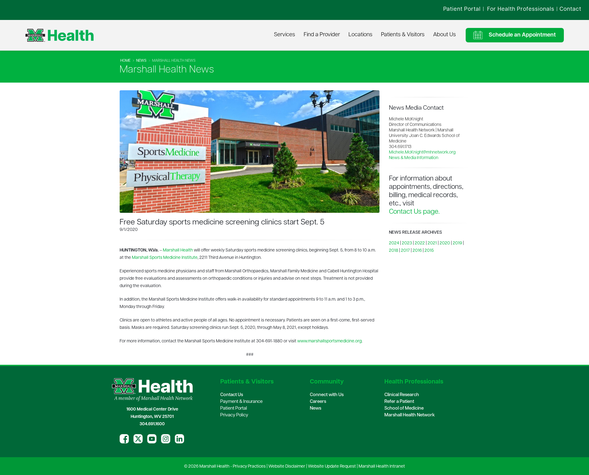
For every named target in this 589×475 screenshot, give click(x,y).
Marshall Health (178, 250)
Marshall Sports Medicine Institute (165, 257)
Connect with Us (327, 395)
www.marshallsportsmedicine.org (329, 341)
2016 (417, 250)
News (141, 61)
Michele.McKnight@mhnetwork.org (422, 152)
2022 (420, 243)
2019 (457, 243)
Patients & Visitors (403, 35)
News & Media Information (413, 158)
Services (284, 35)
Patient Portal (233, 408)
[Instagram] (165, 438)
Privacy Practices (249, 466)
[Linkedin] (179, 438)
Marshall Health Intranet (382, 466)
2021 (432, 243)
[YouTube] (151, 438)
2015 (429, 250)
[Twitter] (138, 438)
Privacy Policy (234, 415)
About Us (444, 35)
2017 (405, 250)
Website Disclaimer (286, 466)
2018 (393, 250)
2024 (394, 243)
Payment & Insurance (241, 401)
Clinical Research (401, 395)
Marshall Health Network (409, 415)
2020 (445, 243)
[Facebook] (124, 438)
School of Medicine (404, 408)
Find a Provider (322, 35)
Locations (360, 35)
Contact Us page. (414, 212)
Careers (318, 401)
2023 (407, 243)
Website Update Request (332, 466)
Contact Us (231, 395)
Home (125, 61)
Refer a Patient (399, 401)
